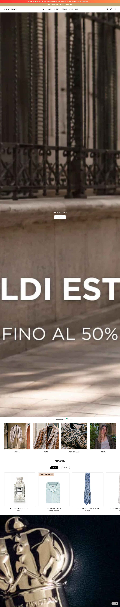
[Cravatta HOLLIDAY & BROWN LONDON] (87, 490)
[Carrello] (115, 9)
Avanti (117, 489)
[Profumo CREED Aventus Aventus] (19, 490)
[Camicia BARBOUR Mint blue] (53, 490)
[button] (44, 9)
